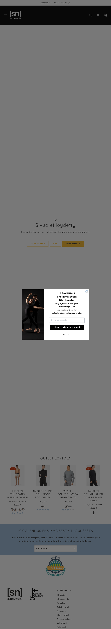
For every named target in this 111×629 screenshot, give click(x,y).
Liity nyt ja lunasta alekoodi (67, 327)
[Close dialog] (87, 291)
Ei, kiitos (66, 334)
